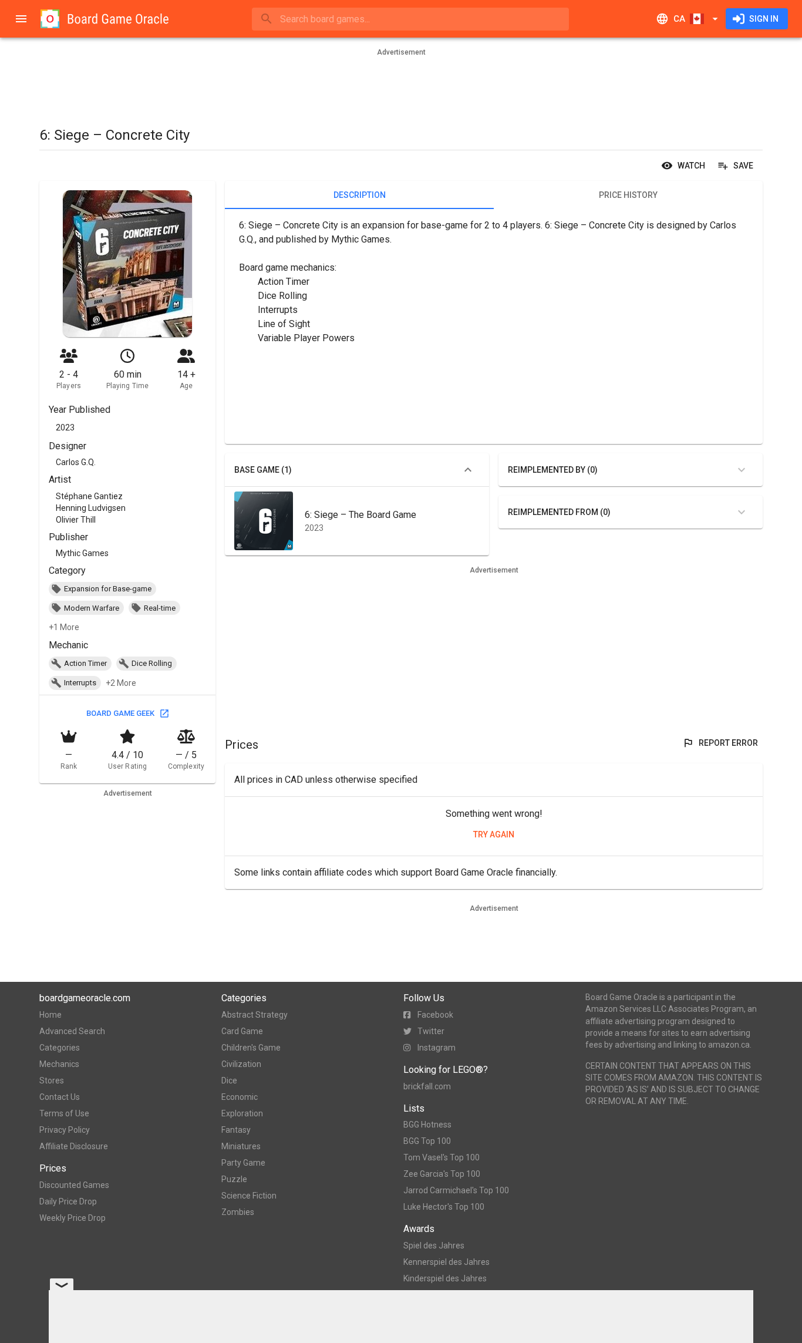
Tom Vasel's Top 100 (441, 1157)
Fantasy (236, 1130)
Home (50, 1014)
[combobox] (410, 19)
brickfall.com (427, 1086)
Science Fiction (249, 1195)
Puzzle (234, 1179)
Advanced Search (72, 1031)
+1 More (64, 627)
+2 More (121, 683)
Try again (493, 834)
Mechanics (59, 1064)
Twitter (430, 1031)
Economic (239, 1097)
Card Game (242, 1031)
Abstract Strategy (254, 1014)
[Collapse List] (468, 470)
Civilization (241, 1064)
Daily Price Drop (68, 1201)
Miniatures (241, 1146)
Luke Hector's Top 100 (443, 1206)
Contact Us (59, 1097)
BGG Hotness (427, 1124)
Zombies (237, 1212)
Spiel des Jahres (433, 1245)
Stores (51, 1080)
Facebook (435, 1014)
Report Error (728, 743)
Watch (691, 165)
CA (679, 19)
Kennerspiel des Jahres (446, 1262)
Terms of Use (64, 1113)
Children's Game (251, 1047)
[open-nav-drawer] (21, 19)
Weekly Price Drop (72, 1218)
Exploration (242, 1113)
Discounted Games (74, 1185)
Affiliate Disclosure (73, 1146)
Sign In (764, 18)
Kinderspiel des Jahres (445, 1278)
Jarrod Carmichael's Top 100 (456, 1190)
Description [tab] (359, 195)
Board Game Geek (120, 713)
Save (743, 165)
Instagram (436, 1047)
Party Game (243, 1162)
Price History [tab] (628, 195)
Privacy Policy (64, 1130)
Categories (59, 1047)
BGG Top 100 (427, 1141)
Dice (229, 1080)
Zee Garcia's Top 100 (441, 1174)
